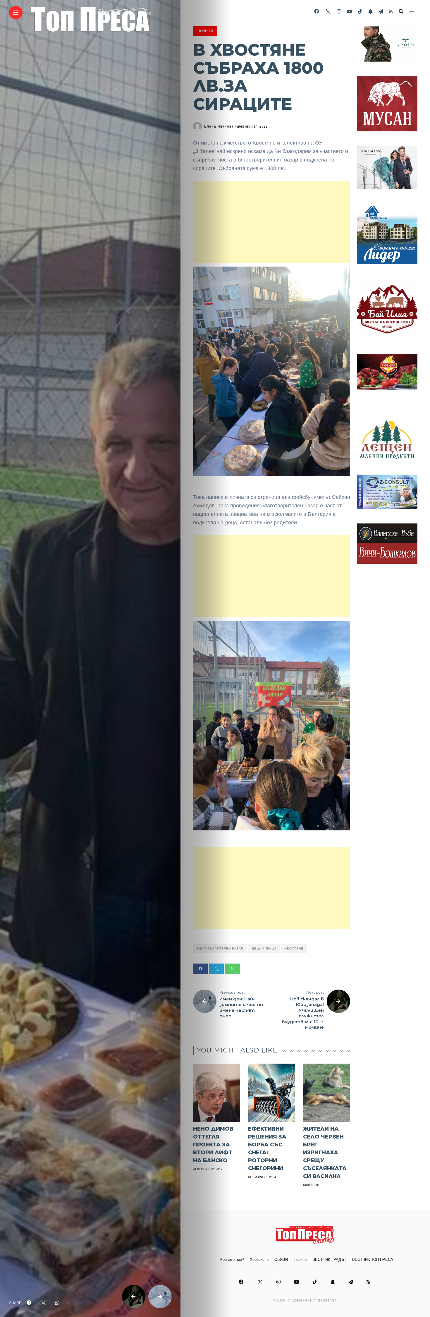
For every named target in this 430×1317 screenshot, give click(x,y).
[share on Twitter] (43, 1303)
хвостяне (294, 948)
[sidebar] (411, 12)
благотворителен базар (220, 948)
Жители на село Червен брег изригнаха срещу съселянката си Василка (325, 1152)
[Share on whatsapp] (232, 969)
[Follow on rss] (391, 11)
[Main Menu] (15, 13)
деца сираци (264, 948)
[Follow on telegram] (381, 11)
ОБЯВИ (281, 1259)
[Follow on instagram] (339, 11)
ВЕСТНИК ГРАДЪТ (329, 1259)
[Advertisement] (271, 222)
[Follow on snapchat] (370, 11)
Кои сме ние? (232, 1259)
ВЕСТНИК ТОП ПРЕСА (372, 1259)
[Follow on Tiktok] (360, 11)
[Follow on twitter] (328, 11)
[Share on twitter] (216, 969)
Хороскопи (259, 1259)
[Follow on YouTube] (349, 11)
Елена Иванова (219, 126)
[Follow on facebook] (316, 11)
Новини (205, 31)
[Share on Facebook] (200, 969)
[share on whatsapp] (57, 1303)
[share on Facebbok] (29, 1303)
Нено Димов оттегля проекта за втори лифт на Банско (213, 1145)
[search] (401, 11)
